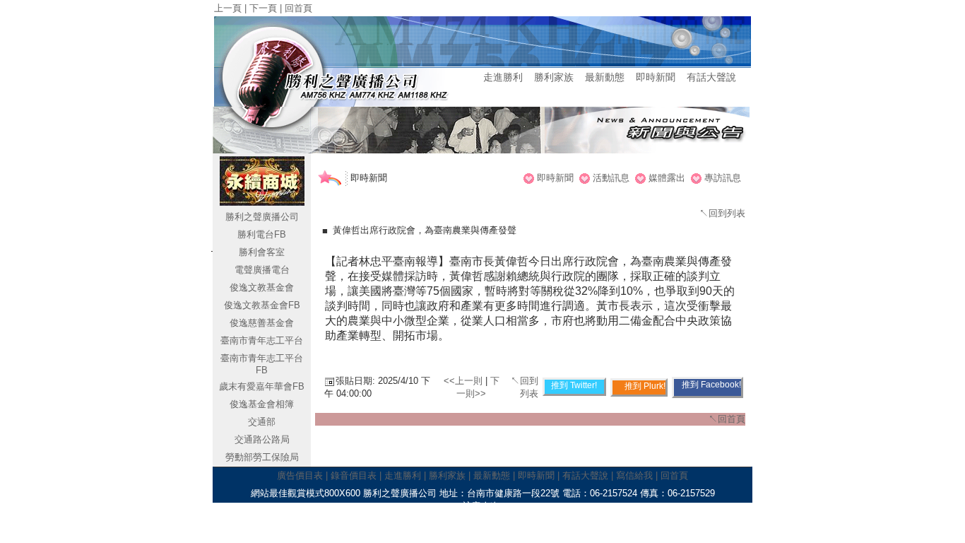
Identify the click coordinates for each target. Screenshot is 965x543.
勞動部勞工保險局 (262, 457)
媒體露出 (667, 178)
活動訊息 (611, 178)
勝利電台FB (261, 234)
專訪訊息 (722, 178)
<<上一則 (464, 380)
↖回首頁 (727, 419)
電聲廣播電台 (262, 269)
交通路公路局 (262, 439)
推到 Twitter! (574, 385)
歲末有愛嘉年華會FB (261, 386)
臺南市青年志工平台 (261, 340)
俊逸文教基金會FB (262, 305)
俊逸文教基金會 (262, 287)
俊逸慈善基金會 (262, 322)
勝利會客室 (262, 252)
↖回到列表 (722, 213)
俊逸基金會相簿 (262, 404)
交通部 (262, 421)
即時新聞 (555, 178)
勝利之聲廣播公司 (262, 216)
